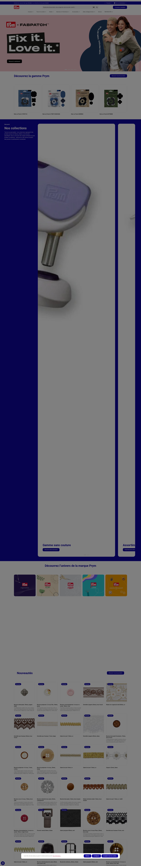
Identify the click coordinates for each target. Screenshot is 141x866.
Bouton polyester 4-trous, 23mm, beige (46, 768)
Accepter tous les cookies (109, 855)
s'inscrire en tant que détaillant (41, 3)
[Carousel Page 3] (72, 69)
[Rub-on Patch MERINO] (84, 98)
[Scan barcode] (93, 7)
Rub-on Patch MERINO (77, 114)
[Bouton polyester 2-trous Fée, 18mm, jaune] (47, 692)
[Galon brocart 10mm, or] (70, 723)
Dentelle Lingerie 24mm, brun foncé (93, 704)
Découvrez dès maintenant (131, 549)
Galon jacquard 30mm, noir (90, 862)
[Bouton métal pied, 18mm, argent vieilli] (24, 692)
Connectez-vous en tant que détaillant (23, 3)
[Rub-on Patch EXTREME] (113, 98)
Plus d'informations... (57, 855)
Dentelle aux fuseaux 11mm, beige (46, 736)
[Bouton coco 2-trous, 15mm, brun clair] (24, 786)
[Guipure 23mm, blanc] (116, 755)
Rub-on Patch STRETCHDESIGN (51, 114)
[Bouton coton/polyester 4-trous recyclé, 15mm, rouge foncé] (24, 818)
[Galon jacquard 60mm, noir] (70, 818)
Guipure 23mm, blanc (112, 767)
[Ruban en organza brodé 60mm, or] (116, 692)
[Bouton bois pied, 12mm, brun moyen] (70, 786)
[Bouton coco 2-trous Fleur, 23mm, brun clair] (93, 818)
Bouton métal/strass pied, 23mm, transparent (46, 799)
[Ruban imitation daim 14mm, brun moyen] (93, 786)
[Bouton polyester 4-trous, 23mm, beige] (47, 755)
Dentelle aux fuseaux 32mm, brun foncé (23, 736)
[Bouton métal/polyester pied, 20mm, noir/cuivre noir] (47, 849)
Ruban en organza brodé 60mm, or (115, 704)
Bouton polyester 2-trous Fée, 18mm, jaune (47, 705)
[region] (70, 101)
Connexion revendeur (120, 7)
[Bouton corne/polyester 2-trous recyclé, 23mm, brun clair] (116, 849)
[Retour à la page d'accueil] (16, 7)
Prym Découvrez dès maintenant (52, 549)
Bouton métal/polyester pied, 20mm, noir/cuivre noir (47, 862)
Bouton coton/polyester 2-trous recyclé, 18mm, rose (70, 705)
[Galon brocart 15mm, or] (93, 755)
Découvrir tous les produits (118, 75)
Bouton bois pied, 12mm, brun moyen (70, 799)
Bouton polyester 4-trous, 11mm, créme (23, 768)
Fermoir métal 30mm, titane (44, 830)
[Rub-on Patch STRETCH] (27, 98)
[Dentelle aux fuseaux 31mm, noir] (116, 818)
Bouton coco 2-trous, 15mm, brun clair (23, 799)
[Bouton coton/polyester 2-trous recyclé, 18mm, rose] (70, 692)
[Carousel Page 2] (69, 69)
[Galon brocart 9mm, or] (70, 755)
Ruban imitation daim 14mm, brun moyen (92, 799)
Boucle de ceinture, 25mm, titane (69, 862)
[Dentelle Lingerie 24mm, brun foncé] (93, 692)
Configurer (96, 855)
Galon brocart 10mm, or (66, 736)
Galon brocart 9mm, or (66, 767)
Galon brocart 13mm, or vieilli (114, 799)
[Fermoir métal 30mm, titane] (47, 818)
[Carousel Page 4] (75, 69)
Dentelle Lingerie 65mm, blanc (91, 736)
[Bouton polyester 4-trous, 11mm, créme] (24, 755)
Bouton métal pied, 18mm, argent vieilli (23, 705)
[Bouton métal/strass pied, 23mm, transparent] (47, 786)
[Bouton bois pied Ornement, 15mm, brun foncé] (116, 723)
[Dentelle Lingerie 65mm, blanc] (93, 723)
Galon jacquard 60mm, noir (67, 830)
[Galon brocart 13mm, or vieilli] (116, 786)
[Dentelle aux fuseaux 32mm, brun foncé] (24, 723)
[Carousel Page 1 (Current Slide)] (66, 69)
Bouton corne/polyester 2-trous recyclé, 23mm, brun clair (116, 862)
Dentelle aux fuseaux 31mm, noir (115, 830)
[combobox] (67, 7)
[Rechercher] (97, 7)
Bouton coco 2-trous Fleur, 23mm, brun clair (92, 831)
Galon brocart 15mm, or (89, 767)
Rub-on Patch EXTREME (106, 114)
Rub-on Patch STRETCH (20, 114)
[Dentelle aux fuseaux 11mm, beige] (47, 723)
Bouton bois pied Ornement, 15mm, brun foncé (116, 736)
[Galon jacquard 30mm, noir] (93, 849)
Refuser (87, 855)
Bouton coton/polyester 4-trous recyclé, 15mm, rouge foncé (24, 831)
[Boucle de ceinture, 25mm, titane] (70, 849)
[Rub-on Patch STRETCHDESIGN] (56, 98)
